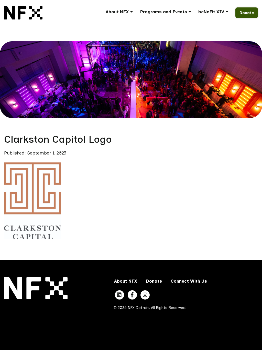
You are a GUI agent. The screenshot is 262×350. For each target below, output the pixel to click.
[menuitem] (121, 12)
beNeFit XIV (211, 11)
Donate (246, 12)
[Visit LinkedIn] (119, 295)
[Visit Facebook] (132, 295)
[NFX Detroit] (23, 12)
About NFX (117, 11)
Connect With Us (189, 281)
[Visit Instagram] (145, 295)
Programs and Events (163, 11)
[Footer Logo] (36, 287)
